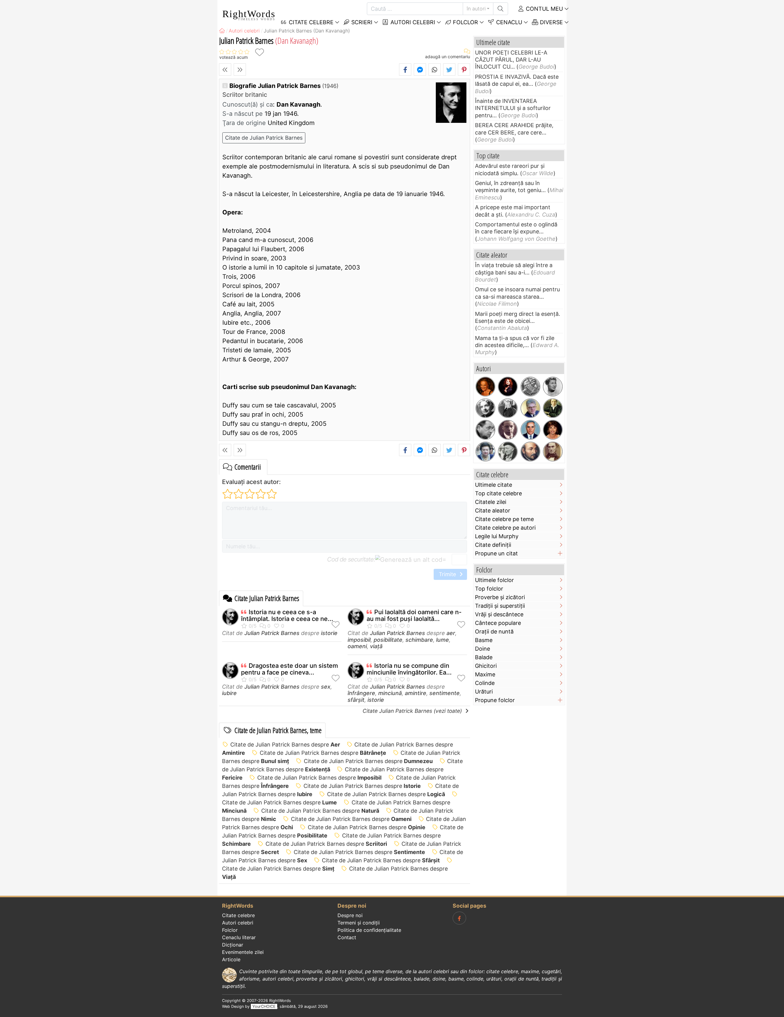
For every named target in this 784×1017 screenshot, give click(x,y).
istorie (329, 633)
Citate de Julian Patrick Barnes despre (285, 744)
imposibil (359, 640)
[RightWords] (222, 31)
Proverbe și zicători (500, 597)
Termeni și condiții (358, 923)
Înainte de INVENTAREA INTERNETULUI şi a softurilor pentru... (513, 108)
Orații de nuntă (494, 631)
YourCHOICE (264, 1006)
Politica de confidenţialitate (369, 930)
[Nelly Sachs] (485, 408)
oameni (357, 646)
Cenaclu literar (239, 937)
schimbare (419, 640)
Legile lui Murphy (496, 536)
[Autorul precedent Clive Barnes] (225, 69)
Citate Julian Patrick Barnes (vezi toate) (413, 711)
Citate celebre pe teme (504, 519)
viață (376, 646)
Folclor (464, 22)
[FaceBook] (459, 918)
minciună (390, 693)
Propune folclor (495, 700)
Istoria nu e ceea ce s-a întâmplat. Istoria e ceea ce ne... (287, 615)
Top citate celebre (498, 493)
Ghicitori (486, 666)
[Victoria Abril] (552, 429)
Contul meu (543, 9)
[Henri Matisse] (507, 408)
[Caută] (500, 8)
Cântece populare (498, 623)
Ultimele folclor (494, 580)
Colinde (485, 683)
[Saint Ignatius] (530, 451)
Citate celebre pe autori (505, 527)
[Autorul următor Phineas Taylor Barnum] (240, 69)
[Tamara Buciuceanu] (485, 451)
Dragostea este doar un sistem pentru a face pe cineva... (289, 669)
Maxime (485, 674)
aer (451, 633)
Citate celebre (238, 915)
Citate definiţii (493, 545)
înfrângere (361, 693)
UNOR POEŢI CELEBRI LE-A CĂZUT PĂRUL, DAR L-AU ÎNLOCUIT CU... (511, 59)
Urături (484, 691)
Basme (483, 640)
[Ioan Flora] (485, 429)
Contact (346, 937)
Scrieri (361, 22)
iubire (229, 693)
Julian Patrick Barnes (272, 633)
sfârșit (356, 700)
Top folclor (489, 588)
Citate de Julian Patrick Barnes (264, 137)
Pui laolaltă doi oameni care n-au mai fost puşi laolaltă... (414, 615)
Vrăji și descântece (499, 614)
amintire (415, 693)
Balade (483, 657)
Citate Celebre (310, 22)
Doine (482, 648)
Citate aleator (492, 510)
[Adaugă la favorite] (259, 52)
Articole (231, 959)
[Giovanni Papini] (507, 429)
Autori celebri (412, 22)
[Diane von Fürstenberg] (485, 386)
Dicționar (232, 945)
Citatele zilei (490, 502)
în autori (476, 9)
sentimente (444, 693)
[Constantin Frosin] (530, 408)
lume (442, 640)
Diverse (550, 22)
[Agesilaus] (530, 386)
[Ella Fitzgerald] (552, 386)
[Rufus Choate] (552, 451)
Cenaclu (508, 22)
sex (325, 686)
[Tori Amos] (507, 386)
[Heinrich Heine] (552, 408)
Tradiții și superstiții (500, 606)
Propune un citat (496, 553)
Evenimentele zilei (243, 952)
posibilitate (388, 640)
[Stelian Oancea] (530, 429)
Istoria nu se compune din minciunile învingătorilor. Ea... (409, 669)
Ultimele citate (493, 485)
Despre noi (350, 915)
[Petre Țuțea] (507, 451)
